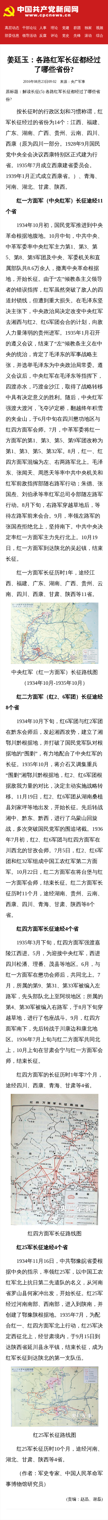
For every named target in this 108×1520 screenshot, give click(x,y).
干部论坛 (29, 28)
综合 (99, 35)
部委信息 (12, 35)
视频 (99, 28)
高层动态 (12, 28)
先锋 (77, 35)
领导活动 (29, 35)
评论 (54, 35)
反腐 (42, 35)
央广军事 (78, 82)
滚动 (88, 35)
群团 (77, 28)
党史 (65, 35)
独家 (88, 28)
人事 (42, 28)
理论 (54, 28)
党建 (65, 28)
